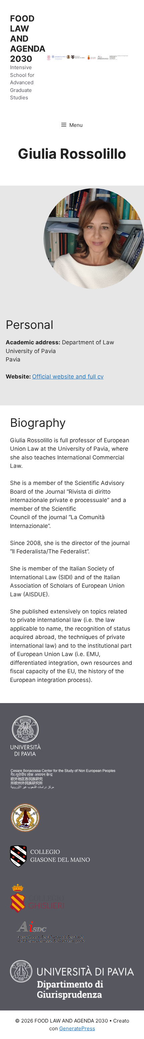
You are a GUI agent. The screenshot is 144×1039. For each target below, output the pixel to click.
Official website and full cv (67, 376)
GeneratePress (77, 1028)
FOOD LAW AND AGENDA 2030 (28, 38)
